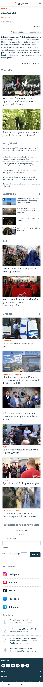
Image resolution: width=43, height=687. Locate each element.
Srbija (5, 411)
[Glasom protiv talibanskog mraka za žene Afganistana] (21, 255)
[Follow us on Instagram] (18, 665)
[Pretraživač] (34, 684)
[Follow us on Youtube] (13, 665)
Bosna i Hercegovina (12, 374)
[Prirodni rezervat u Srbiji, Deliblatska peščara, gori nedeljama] (9, 211)
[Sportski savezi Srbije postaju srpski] (21, 467)
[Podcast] (21, 684)
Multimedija (10, 194)
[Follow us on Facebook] (3, 665)
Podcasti (7, 241)
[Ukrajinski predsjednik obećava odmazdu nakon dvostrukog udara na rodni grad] (9, 201)
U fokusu (8, 314)
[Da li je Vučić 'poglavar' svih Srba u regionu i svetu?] (21, 434)
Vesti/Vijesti (10, 143)
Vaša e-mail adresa (11, 539)
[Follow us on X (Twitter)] (8, 665)
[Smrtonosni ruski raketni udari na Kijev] (9, 221)
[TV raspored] (27, 665)
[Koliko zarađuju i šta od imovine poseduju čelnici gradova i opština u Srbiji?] (21, 397)
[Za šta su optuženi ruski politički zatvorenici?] (9, 231)
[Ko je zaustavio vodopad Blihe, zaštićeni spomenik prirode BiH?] (21, 497)
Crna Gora (7, 341)
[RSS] (23, 665)
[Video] (9, 684)
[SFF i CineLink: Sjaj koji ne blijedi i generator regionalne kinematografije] (21, 286)
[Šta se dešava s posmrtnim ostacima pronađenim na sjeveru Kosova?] (21, 119)
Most (5, 447)
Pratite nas (35, 555)
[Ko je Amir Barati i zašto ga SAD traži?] (21, 328)
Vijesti (4, 9)
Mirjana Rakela (6, 17)
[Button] (38, 26)
